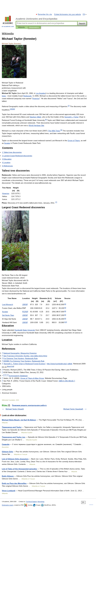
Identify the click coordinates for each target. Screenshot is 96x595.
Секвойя (5, 444)
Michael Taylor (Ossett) (15, 409)
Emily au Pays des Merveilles (14, 483)
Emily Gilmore (8, 476)
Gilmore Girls (7, 452)
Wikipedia (21, 27)
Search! (82, 23)
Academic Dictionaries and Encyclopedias (36, 19)
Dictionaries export (7, 505)
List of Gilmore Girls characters (15, 459)
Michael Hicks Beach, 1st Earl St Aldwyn (19, 420)
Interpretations (34, 27)
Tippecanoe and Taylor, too (13, 437)
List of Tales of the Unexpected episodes (19, 469)
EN (84, 14)
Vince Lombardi (8, 491)
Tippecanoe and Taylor (12, 427)
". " (24, 364)
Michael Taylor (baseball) (73, 409)
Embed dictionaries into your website (67, 14)
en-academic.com (8, 26)
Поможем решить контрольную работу (29, 405)
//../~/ (59, 364)
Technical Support (31, 501)
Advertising (41, 501)
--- (67, 381)
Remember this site (45, 14)
